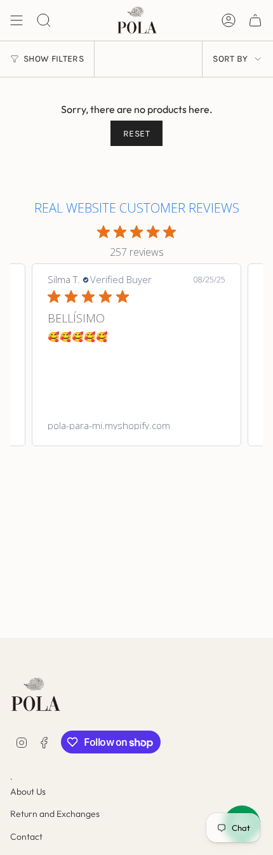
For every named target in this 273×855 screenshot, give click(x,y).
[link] (136, 425)
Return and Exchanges (55, 813)
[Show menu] (16, 20)
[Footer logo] (35, 695)
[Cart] (255, 20)
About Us (28, 791)
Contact (26, 836)
